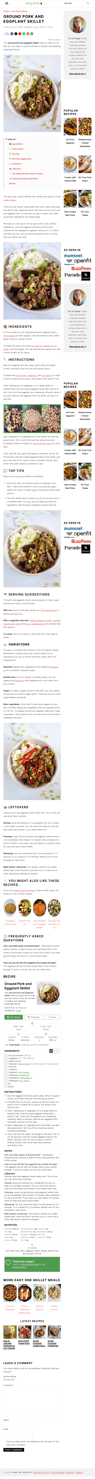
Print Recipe (15, 1017)
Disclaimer (57, 1472)
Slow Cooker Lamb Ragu (39, 1343)
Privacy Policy (42, 1472)
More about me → (77, 74)
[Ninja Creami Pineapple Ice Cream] (10, 1338)
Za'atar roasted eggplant (41, 620)
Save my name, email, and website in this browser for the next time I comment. (32, 1443)
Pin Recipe (34, 1017)
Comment (8, 1385)
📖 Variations (15, 164)
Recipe (12, 183)
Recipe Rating (9, 1376)
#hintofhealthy (19, 1267)
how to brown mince (42, 443)
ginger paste (9, 336)
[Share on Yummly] (27, 33)
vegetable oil (26, 1078)
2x (54, 1051)
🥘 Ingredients (16, 144)
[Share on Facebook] (11, 33)
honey (35, 490)
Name (6, 1420)
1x (51, 1051)
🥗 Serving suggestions (20, 159)
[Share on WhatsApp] (23, 33)
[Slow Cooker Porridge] (54, 1338)
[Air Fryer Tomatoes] (24, 1338)
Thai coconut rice (49, 610)
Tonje (18, 1010)
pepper (10, 1086)
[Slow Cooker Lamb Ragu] (39, 1338)
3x (58, 1051)
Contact (70, 1472)
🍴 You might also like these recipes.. (26, 174)
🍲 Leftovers (15, 169)
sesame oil (48, 346)
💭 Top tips (14, 154)
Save (53, 1017)
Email (5, 1429)
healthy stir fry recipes (24, 890)
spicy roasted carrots (35, 624)
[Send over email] (31, 33)
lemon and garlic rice (13, 614)
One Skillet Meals (19, 11)
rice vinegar (36, 346)
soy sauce (46, 375)
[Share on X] (15, 33)
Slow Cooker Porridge (53, 1343)
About (79, 1472)
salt (9, 1083)
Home (6, 11)
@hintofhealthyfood (30, 1264)
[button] (5, 1008)
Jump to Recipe (55, 39)
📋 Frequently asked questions (23, 178)
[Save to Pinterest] (19, 33)
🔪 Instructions (16, 149)
